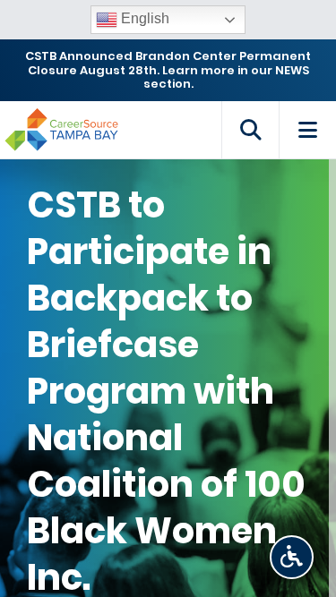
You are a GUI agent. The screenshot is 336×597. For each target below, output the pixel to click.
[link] (292, 557)
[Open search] (250, 129)
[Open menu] (307, 129)
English (143, 18)
